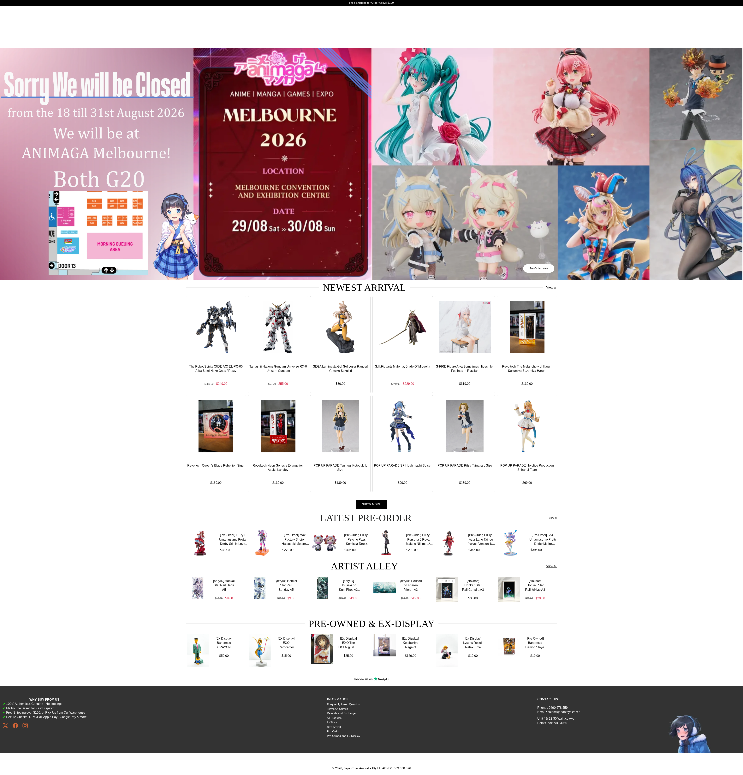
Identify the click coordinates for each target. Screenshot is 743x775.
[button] (11, 164)
